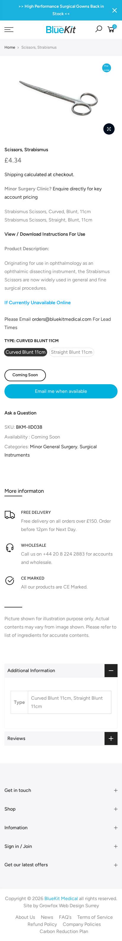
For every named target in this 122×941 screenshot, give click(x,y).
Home (9, 47)
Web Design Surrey (79, 905)
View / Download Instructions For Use (44, 234)
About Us (25, 917)
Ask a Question (20, 413)
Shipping (13, 174)
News (47, 917)
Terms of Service (95, 917)
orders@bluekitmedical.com (62, 319)
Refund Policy (42, 924)
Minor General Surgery (53, 446)
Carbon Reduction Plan (64, 931)
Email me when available (61, 391)
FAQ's (65, 917)
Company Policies (82, 924)
